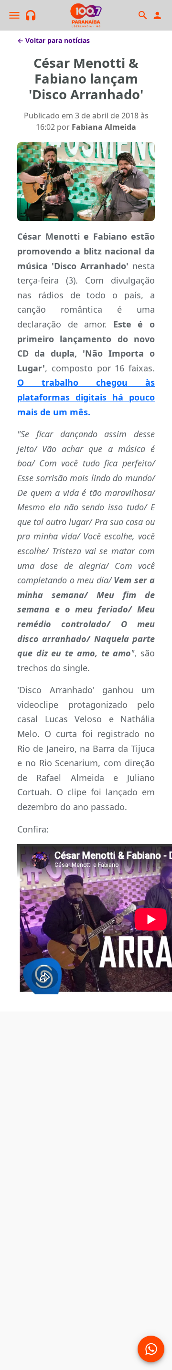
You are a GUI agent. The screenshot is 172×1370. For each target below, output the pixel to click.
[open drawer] (14, 15)
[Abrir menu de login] (157, 15)
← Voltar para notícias (53, 40)
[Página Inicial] (86, 15)
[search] (142, 15)
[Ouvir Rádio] (30, 15)
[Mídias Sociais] (151, 1349)
